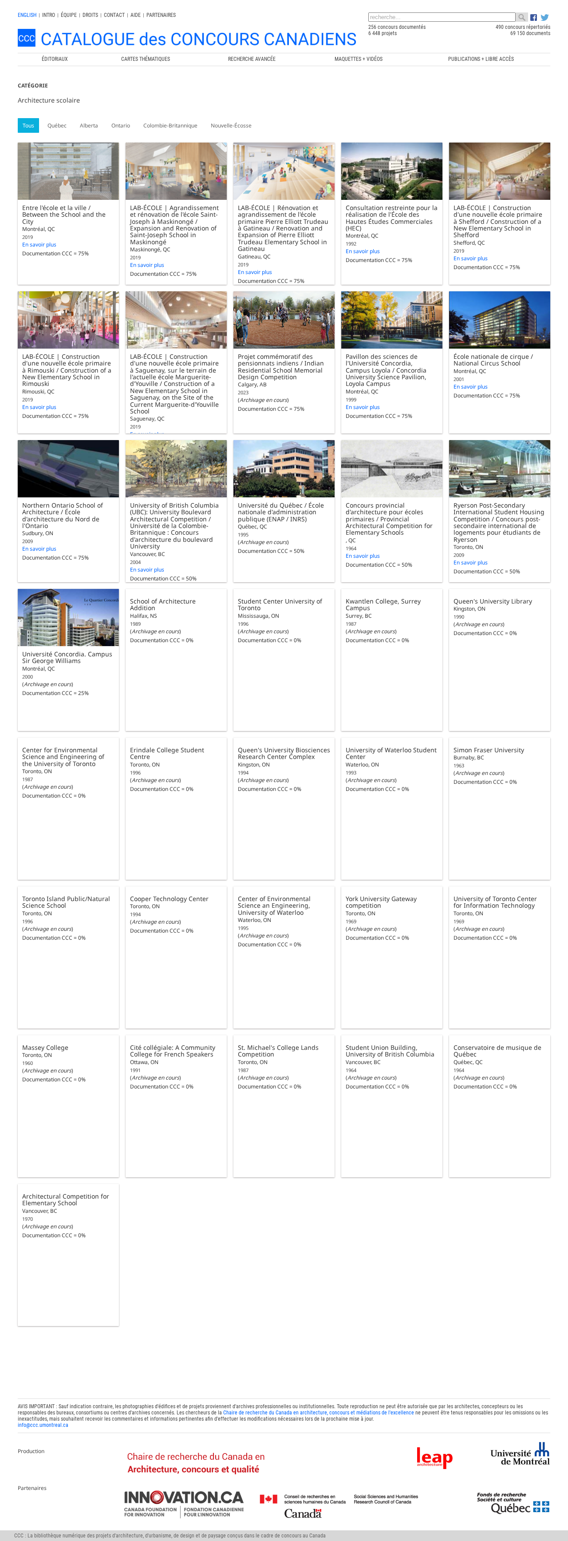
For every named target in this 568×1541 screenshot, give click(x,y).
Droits (90, 15)
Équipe (69, 15)
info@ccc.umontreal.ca (43, 1425)
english (27, 15)
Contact (114, 15)
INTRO (48, 15)
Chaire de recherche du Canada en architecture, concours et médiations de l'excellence (318, 1413)
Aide (135, 15)
